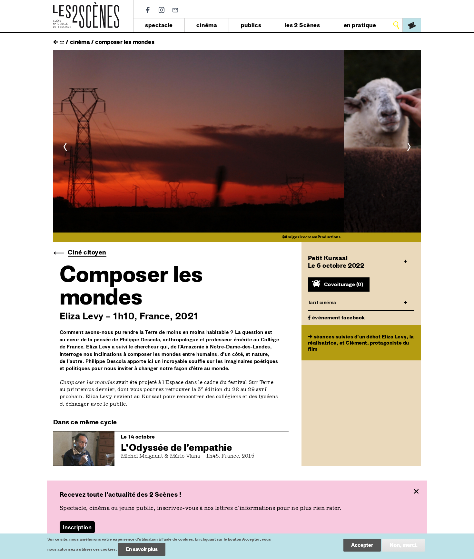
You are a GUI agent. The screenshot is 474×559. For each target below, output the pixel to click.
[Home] (86, 6)
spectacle (159, 25)
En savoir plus (142, 549)
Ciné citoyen (87, 252)
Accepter (362, 545)
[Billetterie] (412, 25)
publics (251, 25)
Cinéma (80, 41)
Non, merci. (403, 545)
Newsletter (175, 10)
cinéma (206, 25)
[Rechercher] (396, 25)
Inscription (77, 527)
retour (55, 40)
